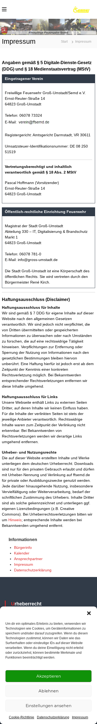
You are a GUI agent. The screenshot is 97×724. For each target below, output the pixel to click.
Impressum (80, 717)
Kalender (21, 553)
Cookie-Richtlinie (21, 717)
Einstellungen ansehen (48, 705)
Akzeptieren (48, 676)
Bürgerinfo (23, 547)
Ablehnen (48, 690)
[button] (89, 613)
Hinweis (15, 520)
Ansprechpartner (28, 559)
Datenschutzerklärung (53, 717)
